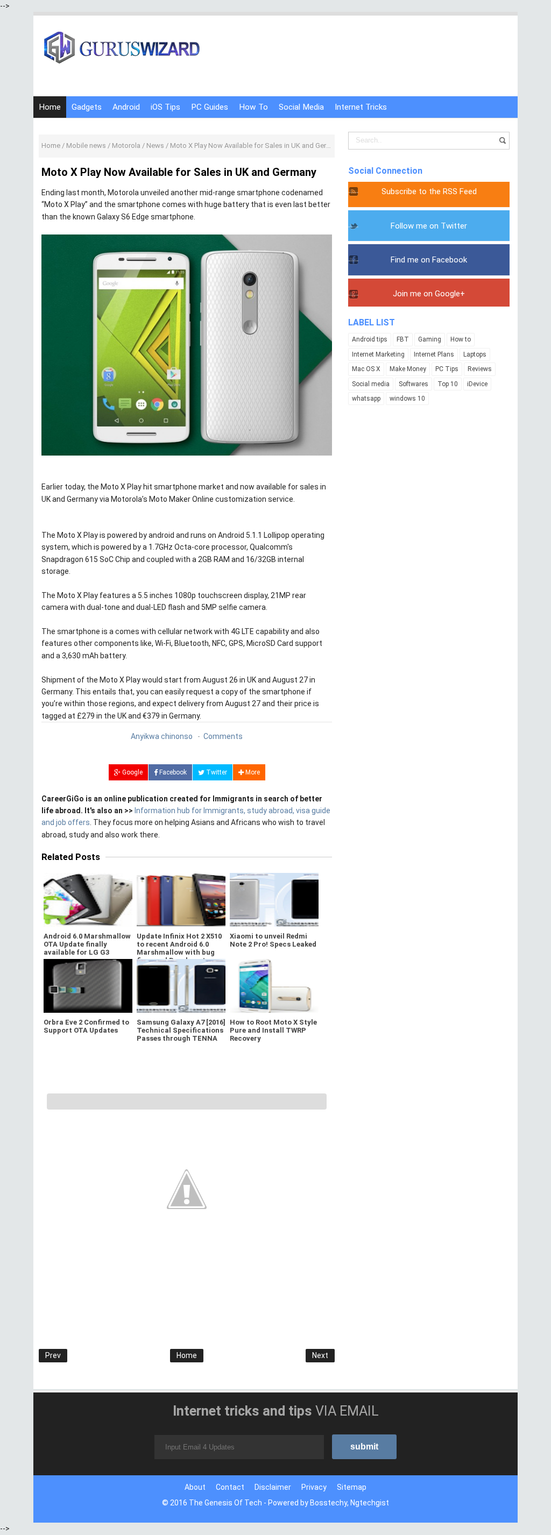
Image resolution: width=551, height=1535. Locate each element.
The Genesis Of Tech (225, 1502)
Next (320, 1355)
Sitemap (351, 1487)
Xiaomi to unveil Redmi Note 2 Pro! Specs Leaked (273, 940)
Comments (223, 736)
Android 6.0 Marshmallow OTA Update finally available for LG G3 (87, 944)
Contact (230, 1487)
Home (50, 107)
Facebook (172, 772)
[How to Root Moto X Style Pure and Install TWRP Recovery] (274, 986)
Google (132, 772)
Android (126, 107)
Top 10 (447, 384)
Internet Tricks (361, 107)
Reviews (480, 369)
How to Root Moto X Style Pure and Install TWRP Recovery (273, 1030)
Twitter (215, 772)
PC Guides (209, 107)
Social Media (301, 107)
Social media (371, 384)
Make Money (408, 369)
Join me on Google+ (429, 294)
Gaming (429, 339)
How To (253, 107)
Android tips (369, 339)
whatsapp (366, 398)
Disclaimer (273, 1487)
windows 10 (407, 398)
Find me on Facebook (429, 260)
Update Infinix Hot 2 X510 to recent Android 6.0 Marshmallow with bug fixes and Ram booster (179, 948)
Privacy (314, 1487)
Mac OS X (366, 369)
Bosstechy (328, 1502)
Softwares (413, 384)
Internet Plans (434, 354)
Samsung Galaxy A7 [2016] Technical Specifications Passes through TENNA (181, 1030)
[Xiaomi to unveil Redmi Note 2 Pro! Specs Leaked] (274, 900)
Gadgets (87, 107)
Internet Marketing (378, 354)
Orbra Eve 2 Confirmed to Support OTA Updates (86, 1026)
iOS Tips (165, 107)
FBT (403, 339)
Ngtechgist (369, 1502)
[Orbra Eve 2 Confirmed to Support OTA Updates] (88, 986)
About (195, 1487)
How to (460, 339)
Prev (53, 1355)
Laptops (474, 354)
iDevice (477, 384)
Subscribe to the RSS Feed (429, 191)
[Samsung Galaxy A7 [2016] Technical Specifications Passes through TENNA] (181, 986)
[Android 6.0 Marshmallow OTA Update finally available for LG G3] (88, 900)
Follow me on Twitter (429, 226)
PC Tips (446, 369)
